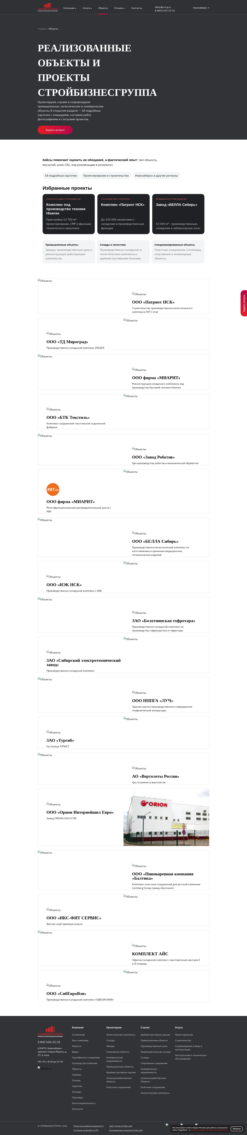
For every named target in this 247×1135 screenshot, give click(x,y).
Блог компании (80, 1040)
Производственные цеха (154, 1046)
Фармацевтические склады (156, 1051)
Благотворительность (83, 1103)
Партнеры (77, 1097)
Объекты (77, 1068)
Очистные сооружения (118, 1087)
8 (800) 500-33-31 (165, 10)
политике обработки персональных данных (209, 1130)
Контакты (77, 1108)
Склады (110, 1040)
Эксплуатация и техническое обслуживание (190, 1057)
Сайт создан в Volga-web (120, 1126)
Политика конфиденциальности (88, 1126)
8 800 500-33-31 (49, 1042)
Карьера (76, 1074)
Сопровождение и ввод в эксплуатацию (188, 1048)
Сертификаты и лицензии (86, 1057)
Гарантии (77, 1086)
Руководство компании (84, 1063)
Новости (76, 1046)
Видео (75, 1051)
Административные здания (121, 1072)
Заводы (110, 1046)
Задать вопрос (55, 130)
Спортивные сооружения (154, 1063)
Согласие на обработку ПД (85, 1130)
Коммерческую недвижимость (114, 1059)
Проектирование (184, 1034)
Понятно (237, 1129)
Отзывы (76, 1080)
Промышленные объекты (120, 1066)
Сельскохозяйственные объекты (119, 1080)
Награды (77, 1091)
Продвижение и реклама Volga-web (126, 1130)
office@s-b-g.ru (163, 7)
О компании (78, 1034)
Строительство (183, 1040)
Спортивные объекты (118, 1051)
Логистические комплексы (120, 1034)
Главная (42, 28)
